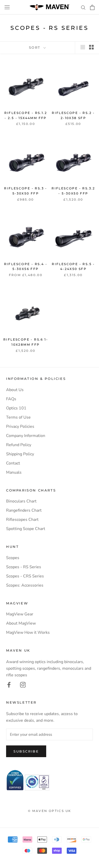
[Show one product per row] (82, 47)
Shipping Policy (20, 454)
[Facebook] (9, 684)
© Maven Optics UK (49, 811)
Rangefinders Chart (24, 510)
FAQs (11, 399)
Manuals (14, 472)
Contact (13, 463)
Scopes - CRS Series (25, 576)
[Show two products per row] (91, 47)
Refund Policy (18, 445)
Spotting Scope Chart (25, 529)
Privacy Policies (20, 426)
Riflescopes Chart (22, 519)
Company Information (25, 435)
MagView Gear (19, 614)
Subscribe (26, 751)
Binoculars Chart (21, 501)
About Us (15, 390)
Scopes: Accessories (24, 585)
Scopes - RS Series (23, 567)
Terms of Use (18, 417)
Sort (35, 47)
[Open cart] (92, 7)
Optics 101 (16, 408)
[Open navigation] (7, 7)
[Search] (83, 7)
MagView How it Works (28, 632)
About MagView (21, 623)
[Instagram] (23, 684)
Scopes (12, 558)
